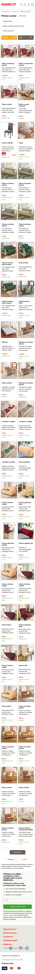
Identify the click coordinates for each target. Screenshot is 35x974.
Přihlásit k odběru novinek (17, 906)
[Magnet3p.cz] (8, 4)
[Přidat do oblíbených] (14, 45)
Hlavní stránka (5, 11)
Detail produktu (15, 80)
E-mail (6, 900)
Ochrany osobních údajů (10, 915)
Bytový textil (14, 11)
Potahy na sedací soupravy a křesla (13, 26)
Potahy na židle (7, 21)
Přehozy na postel (8, 31)
